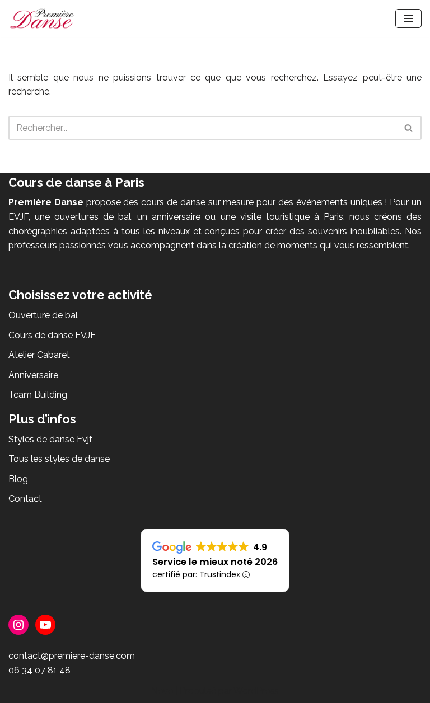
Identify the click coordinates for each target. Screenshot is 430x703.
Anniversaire (33, 375)
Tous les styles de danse (59, 459)
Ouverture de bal (43, 315)
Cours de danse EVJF (52, 335)
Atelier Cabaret (39, 355)
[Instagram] (18, 625)
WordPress (256, 691)
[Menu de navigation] (408, 18)
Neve (162, 691)
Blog (18, 479)
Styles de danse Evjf (50, 439)
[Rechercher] (409, 128)
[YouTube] (45, 625)
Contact (25, 498)
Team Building (37, 394)
